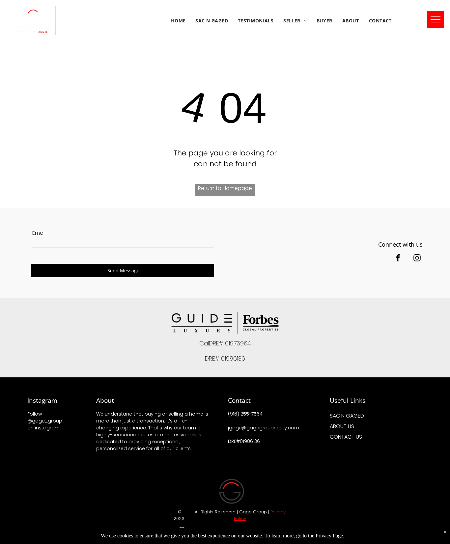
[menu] (435, 19)
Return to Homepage (225, 188)
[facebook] (398, 258)
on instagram (43, 427)
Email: (39, 233)
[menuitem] (178, 20)
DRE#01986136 (244, 441)
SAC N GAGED (347, 416)
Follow (34, 414)
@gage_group (44, 421)
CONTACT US (346, 437)
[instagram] (417, 258)
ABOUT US (342, 426)
